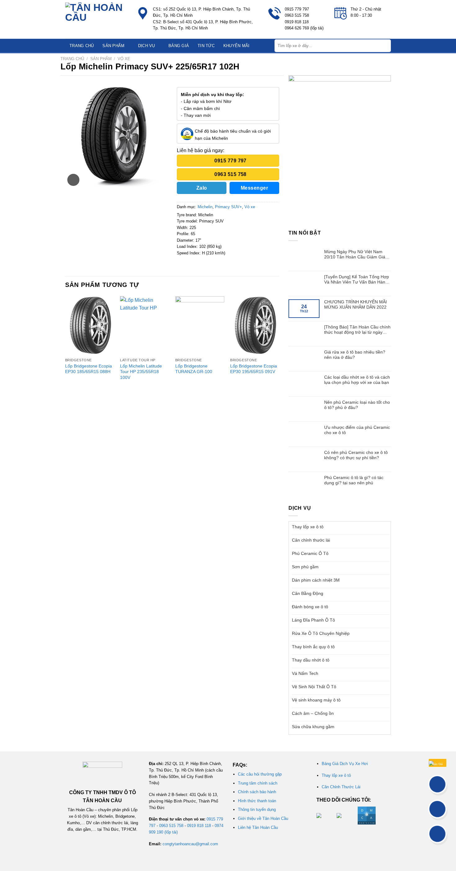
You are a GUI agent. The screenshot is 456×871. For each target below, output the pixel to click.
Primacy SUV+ (228, 207)
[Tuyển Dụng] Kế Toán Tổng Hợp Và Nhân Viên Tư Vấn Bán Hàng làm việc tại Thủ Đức (356, 279)
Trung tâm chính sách (257, 783)
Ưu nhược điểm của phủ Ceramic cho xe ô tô (357, 430)
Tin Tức (206, 45)
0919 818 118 (199, 825)
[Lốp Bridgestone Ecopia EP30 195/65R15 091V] (254, 325)
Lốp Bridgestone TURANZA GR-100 (193, 368)
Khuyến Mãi (236, 45)
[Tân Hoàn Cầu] (96, 19)
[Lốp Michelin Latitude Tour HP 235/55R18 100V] (144, 325)
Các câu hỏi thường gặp (260, 774)
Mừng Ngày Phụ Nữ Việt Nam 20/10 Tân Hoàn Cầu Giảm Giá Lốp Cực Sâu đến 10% (354, 254)
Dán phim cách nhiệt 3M (316, 580)
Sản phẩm (113, 45)
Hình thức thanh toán (257, 800)
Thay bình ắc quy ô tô (313, 646)
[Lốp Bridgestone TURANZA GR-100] (199, 325)
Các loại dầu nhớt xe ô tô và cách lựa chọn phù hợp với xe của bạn (357, 380)
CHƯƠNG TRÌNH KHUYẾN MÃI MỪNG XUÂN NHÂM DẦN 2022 (355, 304)
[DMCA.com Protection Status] (366, 815)
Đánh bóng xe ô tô (310, 606)
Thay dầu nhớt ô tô (310, 660)
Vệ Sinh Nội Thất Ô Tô (314, 686)
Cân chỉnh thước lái (311, 540)
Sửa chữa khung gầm (313, 726)
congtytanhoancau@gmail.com (190, 844)
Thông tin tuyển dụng (257, 809)
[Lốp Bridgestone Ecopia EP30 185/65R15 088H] (89, 325)
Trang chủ (81, 45)
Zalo (201, 188)
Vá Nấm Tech (305, 673)
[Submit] (386, 46)
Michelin (205, 207)
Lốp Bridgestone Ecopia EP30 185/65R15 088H (88, 368)
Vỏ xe (124, 58)
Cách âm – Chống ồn (313, 713)
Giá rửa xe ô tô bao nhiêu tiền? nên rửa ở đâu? (354, 355)
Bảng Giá (178, 45)
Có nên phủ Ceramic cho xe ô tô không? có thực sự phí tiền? (356, 455)
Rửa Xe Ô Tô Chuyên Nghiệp (321, 633)
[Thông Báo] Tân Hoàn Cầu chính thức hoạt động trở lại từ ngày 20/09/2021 (357, 329)
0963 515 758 (171, 825)
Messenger (254, 188)
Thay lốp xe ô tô (308, 526)
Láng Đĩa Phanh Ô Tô (313, 620)
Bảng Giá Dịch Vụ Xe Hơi (345, 763)
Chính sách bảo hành (257, 792)
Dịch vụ (146, 45)
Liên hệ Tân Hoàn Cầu (258, 827)
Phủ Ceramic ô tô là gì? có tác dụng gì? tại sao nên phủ (353, 480)
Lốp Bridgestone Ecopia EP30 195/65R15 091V (253, 368)
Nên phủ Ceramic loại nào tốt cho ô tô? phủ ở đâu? (357, 405)
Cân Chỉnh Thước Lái (341, 787)
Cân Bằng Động (307, 593)
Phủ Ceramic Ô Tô (310, 553)
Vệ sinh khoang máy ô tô (316, 699)
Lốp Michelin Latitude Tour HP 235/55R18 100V (141, 371)
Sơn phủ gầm (305, 566)
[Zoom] (73, 180)
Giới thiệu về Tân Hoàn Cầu (263, 818)
